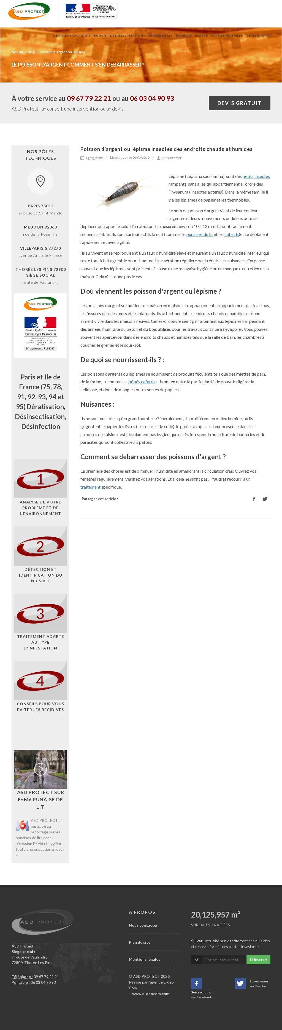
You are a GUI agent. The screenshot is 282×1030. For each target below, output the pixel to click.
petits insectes (256, 176)
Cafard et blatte (192, 35)
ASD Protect (171, 158)
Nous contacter (143, 925)
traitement (90, 486)
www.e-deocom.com (150, 993)
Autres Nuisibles (227, 35)
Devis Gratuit (259, 35)
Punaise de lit (160, 35)
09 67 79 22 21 (89, 98)
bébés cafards (141, 381)
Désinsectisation (126, 35)
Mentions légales (144, 959)
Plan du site (139, 942)
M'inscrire (258, 959)
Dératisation (65, 35)
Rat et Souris (94, 35)
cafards (231, 234)
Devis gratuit (240, 103)
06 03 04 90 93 (152, 98)
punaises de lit (199, 234)
